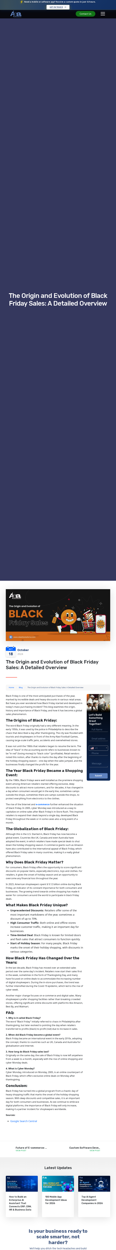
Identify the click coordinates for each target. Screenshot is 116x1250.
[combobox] (98, 748)
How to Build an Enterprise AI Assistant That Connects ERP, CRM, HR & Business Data (20, 1203)
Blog (21, 687)
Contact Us (85, 13)
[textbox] (99, 748)
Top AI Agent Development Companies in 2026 (92, 1200)
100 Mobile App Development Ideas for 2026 (56, 1200)
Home (11, 687)
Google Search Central (23, 1121)
